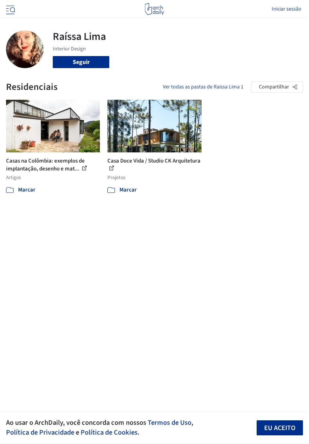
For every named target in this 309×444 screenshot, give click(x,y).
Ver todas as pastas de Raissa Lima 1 (203, 87)
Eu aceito (279, 428)
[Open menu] (10, 9)
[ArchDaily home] (154, 9)
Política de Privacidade (40, 432)
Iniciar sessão (286, 9)
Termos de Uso (169, 422)
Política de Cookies (109, 432)
